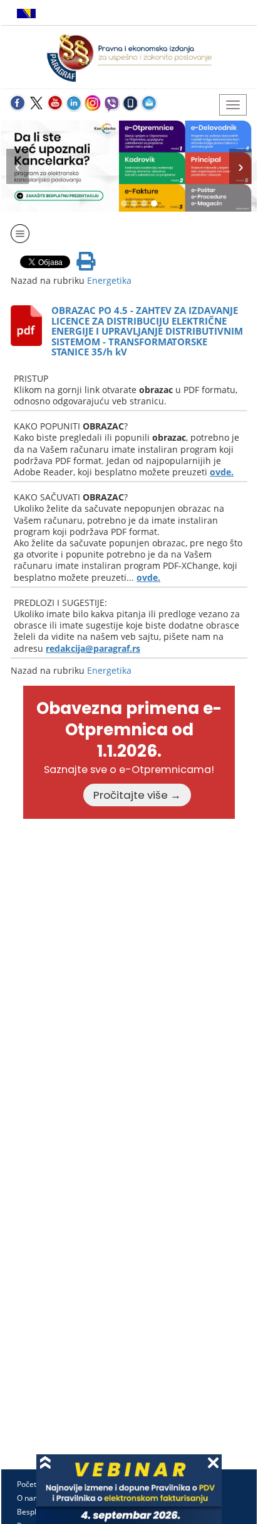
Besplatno (34, 1511)
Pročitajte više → (137, 795)
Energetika (109, 280)
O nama (30, 1498)
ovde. (222, 472)
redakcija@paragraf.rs (93, 648)
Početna (31, 1484)
